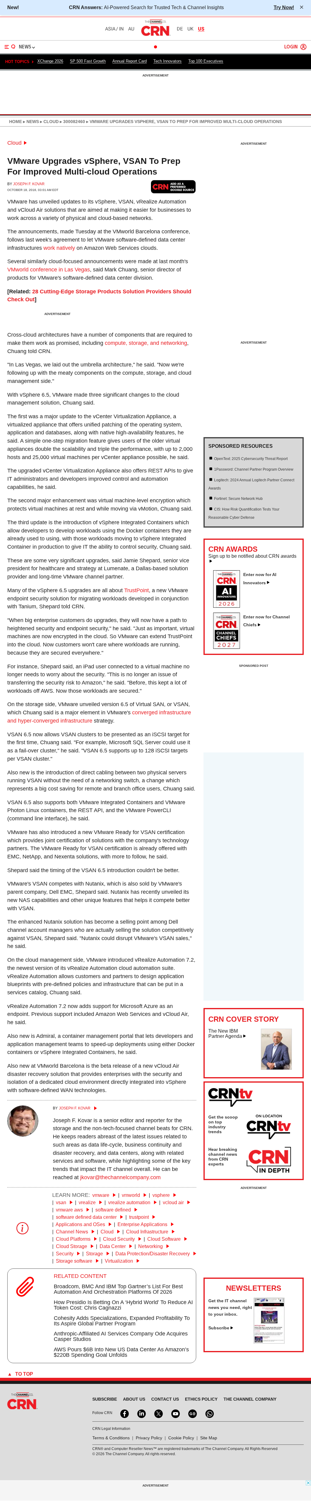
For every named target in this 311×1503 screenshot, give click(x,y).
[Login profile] (303, 47)
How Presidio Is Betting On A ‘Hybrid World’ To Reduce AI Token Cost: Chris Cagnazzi (123, 1305)
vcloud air (174, 1202)
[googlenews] (192, 1413)
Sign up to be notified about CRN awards (252, 556)
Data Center (113, 1246)
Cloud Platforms (74, 1239)
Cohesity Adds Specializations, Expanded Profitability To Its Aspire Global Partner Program (122, 1321)
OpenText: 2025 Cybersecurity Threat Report (251, 459)
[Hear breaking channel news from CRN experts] (269, 1160)
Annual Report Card (129, 61)
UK (190, 29)
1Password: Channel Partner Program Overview (253, 469)
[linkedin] (141, 1413)
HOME (15, 121)
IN (121, 29)
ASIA (110, 29)
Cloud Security (119, 1239)
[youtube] (175, 1413)
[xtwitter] (158, 1413)
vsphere (161, 1195)
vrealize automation (130, 1202)
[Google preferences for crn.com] (173, 187)
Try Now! (284, 7)
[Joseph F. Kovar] (22, 1135)
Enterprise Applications (143, 1224)
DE (180, 29)
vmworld (131, 1195)
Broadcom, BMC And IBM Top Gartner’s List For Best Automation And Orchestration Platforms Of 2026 (118, 1289)
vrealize (88, 1202)
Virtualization (119, 1261)
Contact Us (165, 1399)
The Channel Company (250, 1399)
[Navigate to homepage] (155, 36)
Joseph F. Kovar (29, 184)
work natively (59, 248)
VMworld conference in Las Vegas (48, 270)
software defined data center (87, 1217)
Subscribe (218, 1327)
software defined (113, 1209)
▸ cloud (49, 121)
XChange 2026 (50, 61)
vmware (101, 1195)
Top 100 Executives (205, 61)
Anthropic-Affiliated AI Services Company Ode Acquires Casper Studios (121, 1336)
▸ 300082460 (72, 121)
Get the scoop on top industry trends (223, 1124)
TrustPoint (136, 590)
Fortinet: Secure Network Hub (238, 499)
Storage (95, 1253)
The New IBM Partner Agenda (225, 1034)
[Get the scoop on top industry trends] (269, 1128)
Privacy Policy (149, 1437)
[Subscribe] (269, 1342)
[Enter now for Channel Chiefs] (229, 647)
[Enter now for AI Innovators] (229, 606)
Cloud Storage (72, 1246)
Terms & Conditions (111, 1437)
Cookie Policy (181, 1437)
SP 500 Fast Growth (88, 61)
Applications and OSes (81, 1224)
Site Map (208, 1437)
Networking (151, 1246)
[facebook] (124, 1413)
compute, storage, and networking (146, 343)
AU (131, 29)
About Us (134, 1399)
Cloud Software (164, 1239)
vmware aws (70, 1209)
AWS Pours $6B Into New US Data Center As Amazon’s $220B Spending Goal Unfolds (121, 1352)
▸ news (30, 121)
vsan (61, 1202)
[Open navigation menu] (10, 46)
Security (65, 1253)
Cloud (14, 143)
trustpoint (139, 1217)
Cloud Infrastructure (147, 1231)
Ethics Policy (201, 1399)
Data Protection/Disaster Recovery (153, 1253)
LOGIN (291, 47)
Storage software (75, 1261)
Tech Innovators (167, 61)
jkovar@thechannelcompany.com (120, 1177)
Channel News (72, 1231)
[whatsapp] (209, 1413)
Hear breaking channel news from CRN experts (222, 1156)
